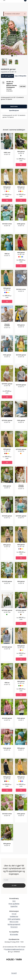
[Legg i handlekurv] (21, 164)
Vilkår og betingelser (14, 919)
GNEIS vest (7, 152)
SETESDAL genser (7, 384)
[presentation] (3, 36)
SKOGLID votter (7, 224)
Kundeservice (14, 916)
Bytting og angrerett (14, 924)
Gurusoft (14, 973)
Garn (14, 901)
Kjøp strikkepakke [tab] (20, 76)
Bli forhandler (14, 934)
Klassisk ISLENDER (7, 325)
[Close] (25, 14)
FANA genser (7, 355)
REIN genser (21, 151)
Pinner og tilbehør (14, 904)
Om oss (14, 914)
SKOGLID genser (21, 355)
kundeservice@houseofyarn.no (14, 949)
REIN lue (7, 254)
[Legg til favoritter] (10, 135)
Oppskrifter (14, 906)
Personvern (14, 927)
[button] (12, 55)
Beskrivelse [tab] (14, 106)
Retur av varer (14, 922)
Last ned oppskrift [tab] (7, 76)
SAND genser (21, 224)
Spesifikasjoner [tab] (14, 110)
